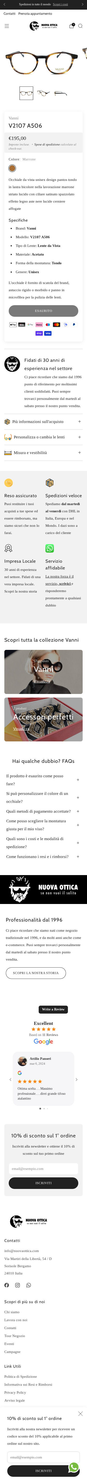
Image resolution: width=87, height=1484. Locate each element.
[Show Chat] (75, 1467)
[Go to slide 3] (47, 1108)
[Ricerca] (80, 25)
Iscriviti (44, 1471)
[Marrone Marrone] (12, 168)
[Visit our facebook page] (6, 1285)
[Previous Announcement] (4, 4)
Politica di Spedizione (20, 1376)
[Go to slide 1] (40, 1108)
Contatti (9, 13)
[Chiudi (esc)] (80, 1413)
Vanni (14, 118)
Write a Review (53, 1009)
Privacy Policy (15, 1392)
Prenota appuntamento (35, 13)
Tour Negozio (14, 1336)
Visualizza (42, 681)
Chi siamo (12, 1312)
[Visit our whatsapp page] (28, 1285)
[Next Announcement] (83, 4)
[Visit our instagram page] (17, 1285)
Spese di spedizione (47, 144)
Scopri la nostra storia (36, 973)
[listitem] (43, 4)
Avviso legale (14, 1400)
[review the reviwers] (20, 1074)
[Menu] (6, 26)
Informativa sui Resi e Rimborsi (28, 1384)
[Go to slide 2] (44, 1108)
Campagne (12, 1352)
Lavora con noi (15, 1320)
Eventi (9, 1344)
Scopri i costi (60, 4)
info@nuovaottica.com (21, 1251)
